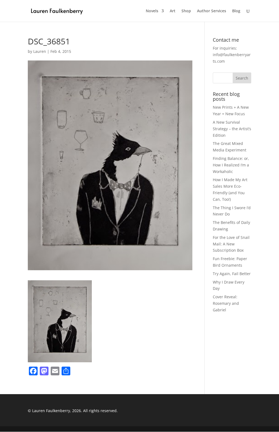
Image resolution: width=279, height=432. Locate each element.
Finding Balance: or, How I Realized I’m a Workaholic (231, 165)
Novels (152, 11)
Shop (186, 11)
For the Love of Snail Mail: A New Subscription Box (231, 244)
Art (172, 11)
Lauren (39, 51)
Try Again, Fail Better (232, 273)
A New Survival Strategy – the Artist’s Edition (232, 129)
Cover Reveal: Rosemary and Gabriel (226, 303)
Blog (236, 11)
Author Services (211, 11)
